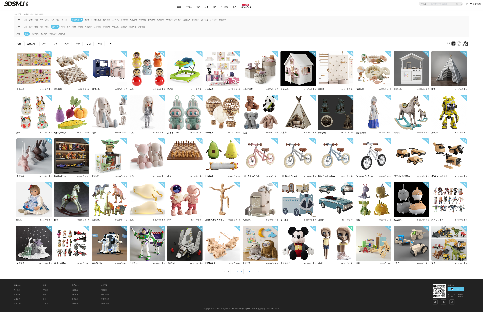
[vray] (459, 43)
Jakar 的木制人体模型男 (215, 220)
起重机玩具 (210, 263)
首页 (179, 7)
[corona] (453, 43)
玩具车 (397, 263)
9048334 (456, 289)
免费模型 (104, 290)
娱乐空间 (178, 20)
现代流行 (52, 34)
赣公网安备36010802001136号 (268, 309)
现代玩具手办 (60, 176)
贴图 (207, 7)
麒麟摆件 (322, 133)
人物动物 (142, 20)
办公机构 (186, 20)
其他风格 (61, 34)
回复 (55, 44)
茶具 (68, 27)
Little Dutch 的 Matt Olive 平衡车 (290, 176)
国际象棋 (58, 89)
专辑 (100, 44)
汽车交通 (133, 20)
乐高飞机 (171, 263)
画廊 (234, 7)
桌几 (47, 20)
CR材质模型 (105, 299)
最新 (19, 44)
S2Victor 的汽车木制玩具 (404, 176)
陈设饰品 (75, 20)
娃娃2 (320, 263)
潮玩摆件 (435, 133)
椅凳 (36, 20)
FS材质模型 (105, 303)
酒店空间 (160, 20)
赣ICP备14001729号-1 (249, 309)
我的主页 (75, 290)
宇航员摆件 (97, 263)
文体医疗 (204, 20)
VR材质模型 (105, 294)
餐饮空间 (169, 20)
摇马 (56, 220)
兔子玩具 (20, 176)
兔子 (94, 133)
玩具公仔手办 (437, 220)
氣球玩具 (209, 133)
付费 (78, 44)
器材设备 (115, 20)
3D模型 (188, 7)
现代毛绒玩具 (60, 133)
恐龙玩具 (96, 220)
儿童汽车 (322, 220)
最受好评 (31, 44)
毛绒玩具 (209, 176)
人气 (44, 44)
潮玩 (18, 133)
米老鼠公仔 (285, 263)
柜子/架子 (65, 20)
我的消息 (75, 294)
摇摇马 (397, 133)
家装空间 (151, 20)
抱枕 (41, 27)
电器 (58, 20)
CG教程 (224, 7)
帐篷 (433, 89)
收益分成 (75, 303)
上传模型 (75, 299)
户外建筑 (213, 20)
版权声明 (17, 294)
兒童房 (283, 133)
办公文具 (124, 27)
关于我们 (17, 290)
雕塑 (74, 27)
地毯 (36, 27)
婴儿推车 (284, 220)
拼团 (89, 44)
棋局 (169, 176)
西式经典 (44, 34)
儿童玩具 (20, 89)
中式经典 (35, 34)
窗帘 (31, 27)
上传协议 (17, 299)
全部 (25, 20)
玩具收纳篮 (248, 89)
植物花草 (88, 20)
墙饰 (47, 27)
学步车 (170, 89)
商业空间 (195, 20)
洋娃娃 (19, 220)
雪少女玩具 (361, 133)
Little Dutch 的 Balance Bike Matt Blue (328, 176)
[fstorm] (465, 43)
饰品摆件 (88, 27)
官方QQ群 (17, 303)
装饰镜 (80, 27)
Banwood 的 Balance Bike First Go (366, 176)
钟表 (63, 27)
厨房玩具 (96, 89)
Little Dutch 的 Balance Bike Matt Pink (253, 176)
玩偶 (132, 133)
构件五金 (106, 20)
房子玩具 (284, 89)
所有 (449, 43)
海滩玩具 (360, 89)
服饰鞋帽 (106, 27)
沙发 (31, 20)
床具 (41, 20)
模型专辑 (222, 20)
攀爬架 (321, 89)
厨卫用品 (97, 20)
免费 (67, 44)
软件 (215, 7)
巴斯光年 (134, 263)
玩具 (53, 27)
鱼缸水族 (132, 27)
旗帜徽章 (141, 27)
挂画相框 (97, 27)
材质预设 (124, 20)
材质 (198, 7)
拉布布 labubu (173, 133)
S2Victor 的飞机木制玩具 (441, 176)
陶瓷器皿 (115, 27)
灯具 (52, 20)
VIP (110, 44)
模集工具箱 (246, 7)
